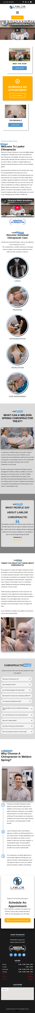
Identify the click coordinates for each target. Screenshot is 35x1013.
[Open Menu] (17, 12)
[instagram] (25, 2)
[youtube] (31, 2)
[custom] (28, 2)
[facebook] (23, 2)
